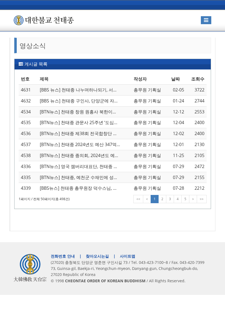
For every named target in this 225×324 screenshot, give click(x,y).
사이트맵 (127, 256)
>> (202, 199)
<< (138, 199)
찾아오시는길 (97, 256)
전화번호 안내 (63, 256)
